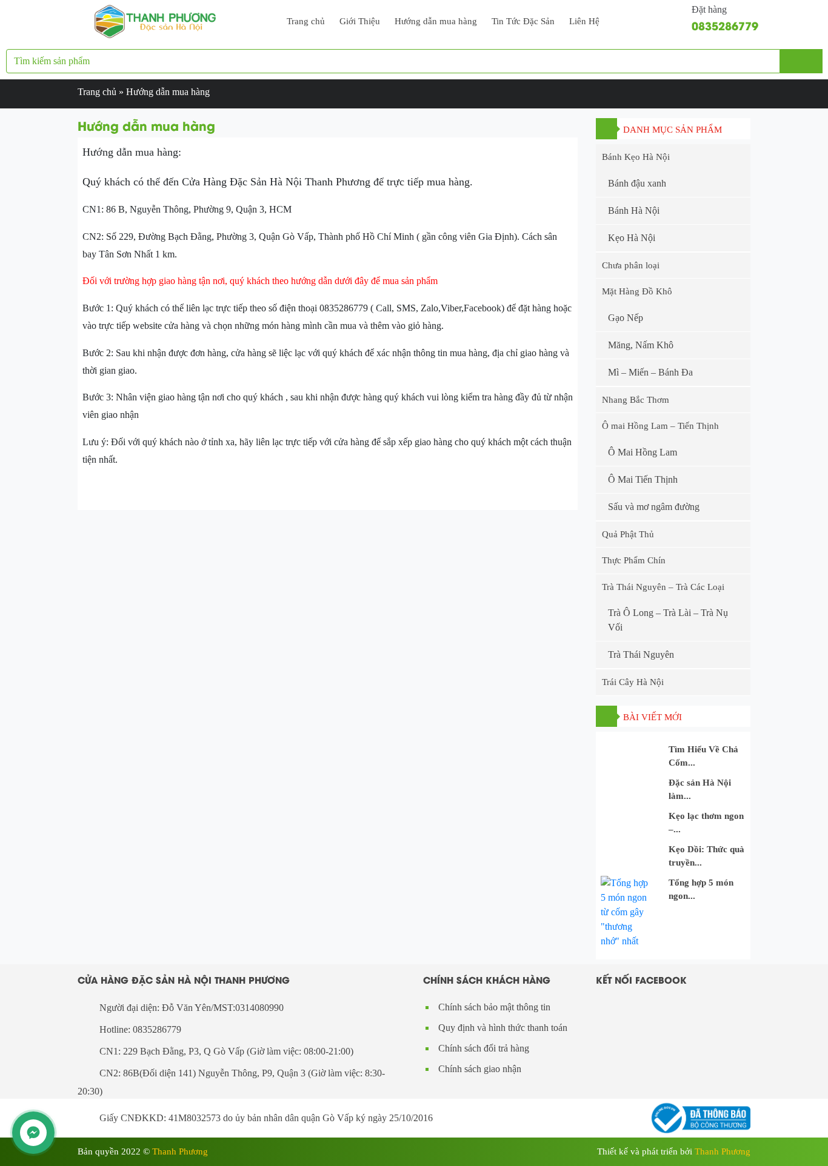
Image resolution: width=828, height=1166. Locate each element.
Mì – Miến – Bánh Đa (650, 372)
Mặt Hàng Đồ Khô (637, 291)
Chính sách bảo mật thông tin (494, 1007)
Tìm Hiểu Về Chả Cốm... (703, 756)
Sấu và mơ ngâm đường (653, 507)
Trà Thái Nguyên (641, 654)
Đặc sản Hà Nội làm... (700, 789)
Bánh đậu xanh (637, 183)
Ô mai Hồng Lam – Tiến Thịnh (660, 426)
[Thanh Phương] (155, 20)
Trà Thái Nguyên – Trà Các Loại (663, 587)
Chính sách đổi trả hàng (483, 1048)
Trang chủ (306, 21)
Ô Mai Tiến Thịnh (643, 479)
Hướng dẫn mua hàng (436, 21)
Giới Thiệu (359, 21)
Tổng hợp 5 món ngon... (701, 889)
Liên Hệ (584, 21)
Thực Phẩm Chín (634, 560)
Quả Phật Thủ (628, 534)
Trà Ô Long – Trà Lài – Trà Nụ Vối (668, 620)
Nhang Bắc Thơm (635, 400)
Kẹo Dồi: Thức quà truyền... (706, 856)
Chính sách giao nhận (479, 1069)
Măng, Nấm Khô (640, 345)
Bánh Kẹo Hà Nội (636, 157)
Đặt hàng (709, 9)
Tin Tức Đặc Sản (523, 21)
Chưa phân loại (630, 265)
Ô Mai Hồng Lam (642, 452)
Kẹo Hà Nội (631, 238)
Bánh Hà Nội (633, 210)
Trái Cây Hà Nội (633, 682)
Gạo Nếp (625, 318)
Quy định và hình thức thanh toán (502, 1027)
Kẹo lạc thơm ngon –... (706, 823)
